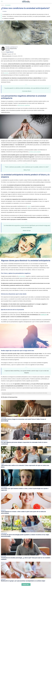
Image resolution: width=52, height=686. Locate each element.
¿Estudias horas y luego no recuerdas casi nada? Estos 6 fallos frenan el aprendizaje (23, 420)
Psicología (3, 417)
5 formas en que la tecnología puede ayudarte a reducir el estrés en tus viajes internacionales (25, 535)
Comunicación (4, 440)
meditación (44, 314)
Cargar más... (26, 584)
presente (6, 73)
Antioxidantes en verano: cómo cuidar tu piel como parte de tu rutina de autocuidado (23, 512)
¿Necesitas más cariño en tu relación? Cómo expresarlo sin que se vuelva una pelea (25, 466)
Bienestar (3, 510)
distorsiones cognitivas (24, 105)
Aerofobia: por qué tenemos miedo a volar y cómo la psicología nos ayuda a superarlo (24, 489)
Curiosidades (8, 5)
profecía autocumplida (35, 151)
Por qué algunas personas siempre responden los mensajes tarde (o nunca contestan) (24, 443)
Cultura (2, 5)
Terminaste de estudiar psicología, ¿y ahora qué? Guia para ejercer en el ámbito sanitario (25, 558)
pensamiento (22, 276)
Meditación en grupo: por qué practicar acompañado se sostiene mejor (23, 581)
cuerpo (29, 206)
